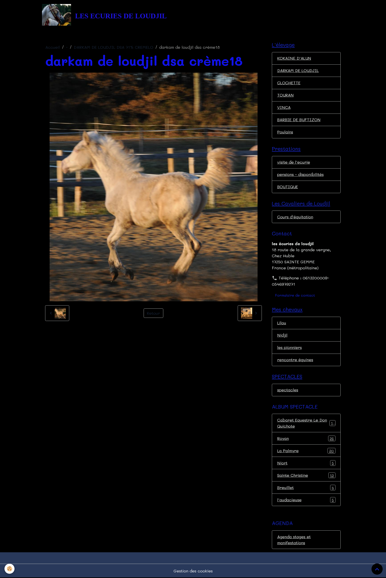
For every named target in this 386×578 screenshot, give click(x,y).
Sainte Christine (305, 475)
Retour (153, 313)
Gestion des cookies (193, 571)
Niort (305, 463)
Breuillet (305, 487)
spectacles (287, 389)
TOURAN (285, 95)
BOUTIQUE (287, 186)
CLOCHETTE (288, 82)
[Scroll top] (377, 569)
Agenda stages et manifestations (294, 539)
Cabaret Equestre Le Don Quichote (306, 423)
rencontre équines (295, 359)
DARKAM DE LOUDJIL (298, 70)
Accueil (52, 47)
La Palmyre (305, 450)
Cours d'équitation (295, 216)
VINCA (284, 107)
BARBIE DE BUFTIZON (299, 119)
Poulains (285, 132)
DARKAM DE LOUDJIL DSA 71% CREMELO (113, 47)
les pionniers (289, 347)
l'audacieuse (305, 499)
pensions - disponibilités (300, 174)
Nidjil (282, 335)
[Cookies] (9, 569)
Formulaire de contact (295, 295)
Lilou (281, 322)
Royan (305, 438)
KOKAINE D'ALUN (294, 58)
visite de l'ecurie (293, 162)
